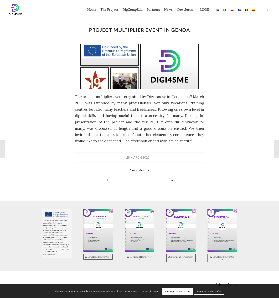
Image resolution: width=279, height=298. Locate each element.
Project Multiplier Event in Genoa (139, 30)
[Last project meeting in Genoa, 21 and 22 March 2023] (2, 149)
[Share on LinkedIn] (172, 180)
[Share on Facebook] (107, 180)
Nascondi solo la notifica (209, 291)
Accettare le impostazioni (178, 291)
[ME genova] (139, 66)
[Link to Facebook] (271, 9)
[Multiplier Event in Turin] (276, 149)
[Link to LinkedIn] (266, 9)
